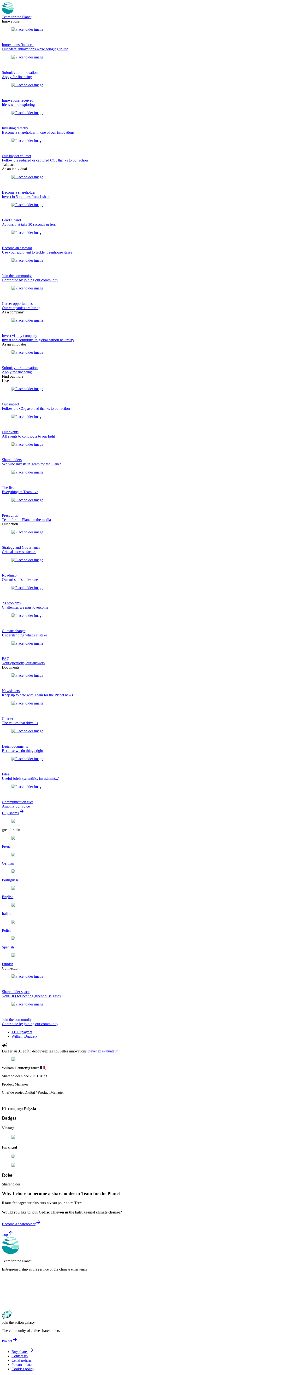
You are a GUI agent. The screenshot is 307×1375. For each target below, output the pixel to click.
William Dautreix (24, 1036)
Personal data (22, 1365)
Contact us (20, 1356)
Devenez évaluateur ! (104, 1051)
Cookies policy (23, 1369)
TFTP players (22, 1032)
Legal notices (22, 1360)
